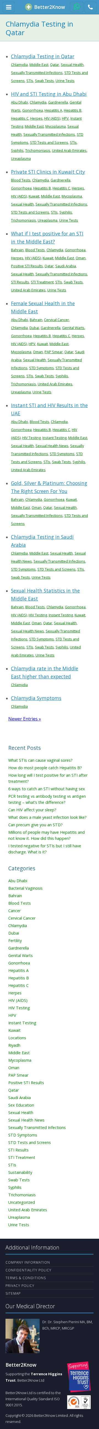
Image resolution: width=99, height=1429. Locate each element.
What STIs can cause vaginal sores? (40, 760)
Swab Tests (44, 80)
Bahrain (17, 249)
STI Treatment (42, 281)
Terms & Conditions (26, 1278)
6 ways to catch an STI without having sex (46, 788)
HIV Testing (31, 437)
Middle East (38, 64)
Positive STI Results (27, 265)
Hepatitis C (20, 118)
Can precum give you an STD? (35, 824)
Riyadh (14, 1045)
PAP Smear (54, 351)
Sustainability (20, 1172)
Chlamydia (19, 64)
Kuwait (34, 196)
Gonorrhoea (32, 110)
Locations (17, 1037)
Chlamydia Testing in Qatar (42, 56)
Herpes (36, 118)
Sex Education (21, 1105)
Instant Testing (54, 437)
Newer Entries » (24, 719)
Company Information (28, 1262)
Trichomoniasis (37, 150)
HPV (65, 118)
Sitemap (13, 1293)
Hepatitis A (53, 110)
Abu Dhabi (19, 102)
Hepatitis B (72, 110)
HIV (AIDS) (52, 118)
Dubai (34, 327)
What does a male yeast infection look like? (47, 817)
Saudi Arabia (65, 265)
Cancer (14, 910)
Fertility (15, 940)
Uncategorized (21, 1202)
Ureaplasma (21, 158)
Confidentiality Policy (28, 1270)
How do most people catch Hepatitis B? (45, 767)
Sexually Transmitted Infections (37, 72)
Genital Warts (73, 327)
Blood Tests (21, 180)
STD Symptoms (41, 367)
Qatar (54, 64)
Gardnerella (58, 102)
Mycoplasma (55, 126)
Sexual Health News (51, 445)
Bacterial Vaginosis (25, 888)
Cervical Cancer (56, 319)
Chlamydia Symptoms (36, 698)
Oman (81, 257)
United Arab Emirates (69, 150)
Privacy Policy (20, 1285)
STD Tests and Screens (49, 142)
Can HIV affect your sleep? (32, 809)
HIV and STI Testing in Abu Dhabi (49, 94)
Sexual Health (72, 64)
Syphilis (17, 150)
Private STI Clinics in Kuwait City (48, 171)
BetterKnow (49, 7)
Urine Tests (65, 80)
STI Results (20, 281)
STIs (29, 80)
